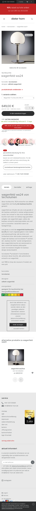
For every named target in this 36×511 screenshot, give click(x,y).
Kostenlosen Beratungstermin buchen (17, 167)
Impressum (5, 419)
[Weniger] (27, 108)
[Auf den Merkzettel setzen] (32, 373)
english (5, 493)
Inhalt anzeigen (18, 324)
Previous (15, 379)
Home (3, 26)
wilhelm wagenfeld (14, 84)
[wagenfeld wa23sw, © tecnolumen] (18, 365)
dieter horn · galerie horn (18, 19)
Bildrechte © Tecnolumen (18, 68)
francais (5, 495)
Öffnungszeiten (7, 430)
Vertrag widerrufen (8, 441)
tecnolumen (11, 26)
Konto (21, 2)
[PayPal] (11, 501)
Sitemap (4, 411)
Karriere (4, 427)
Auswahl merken (19, 328)
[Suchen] (31, 19)
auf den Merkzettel (12, 119)
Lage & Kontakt (6, 435)
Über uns (4, 424)
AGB (3, 414)
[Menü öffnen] (4, 19)
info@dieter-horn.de (11, 406)
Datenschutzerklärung (9, 416)
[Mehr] (32, 108)
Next (20, 379)
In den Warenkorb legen (18, 113)
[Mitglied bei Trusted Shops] (29, 417)
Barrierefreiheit (7, 432)
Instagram (7, 480)
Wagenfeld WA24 (22, 26)
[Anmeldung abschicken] (32, 462)
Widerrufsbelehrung (8, 422)
